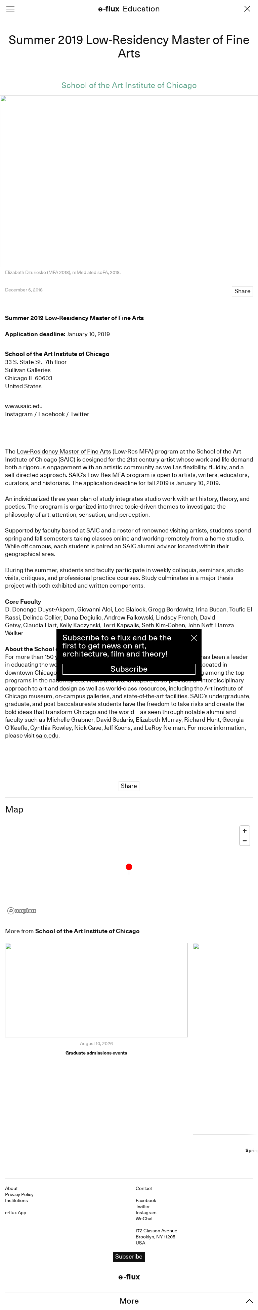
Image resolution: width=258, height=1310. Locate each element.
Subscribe (129, 669)
